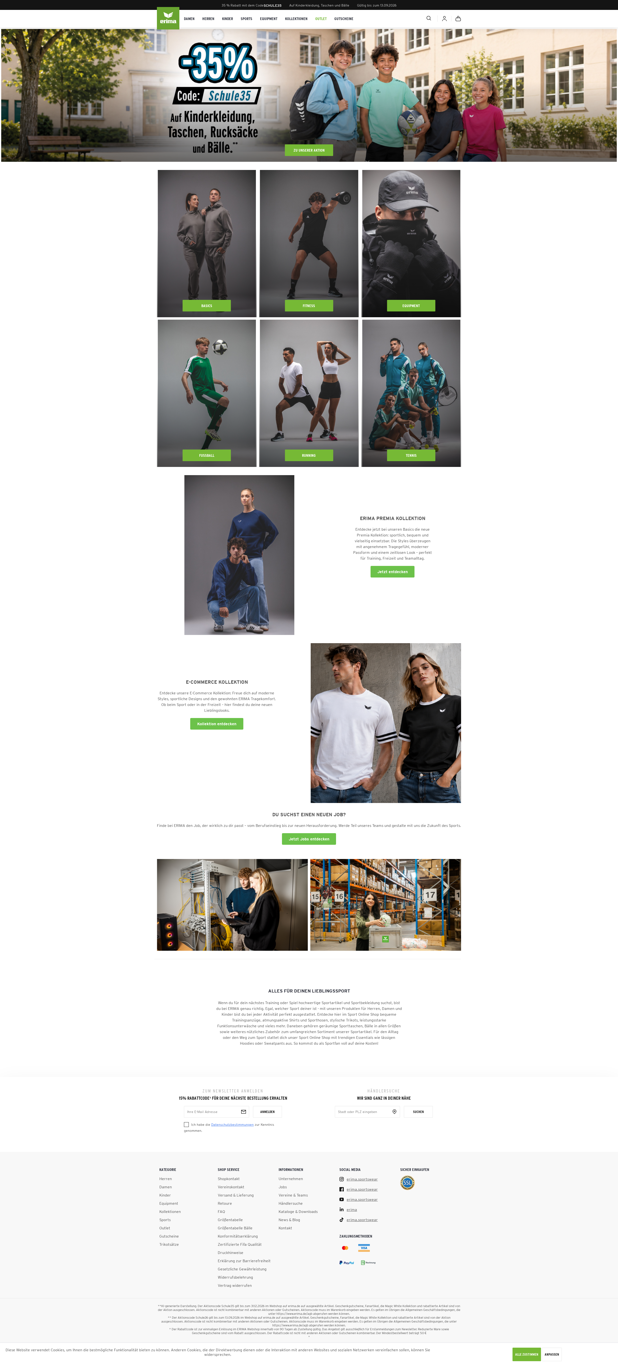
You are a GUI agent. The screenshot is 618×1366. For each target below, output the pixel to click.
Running (309, 455)
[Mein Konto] (444, 18)
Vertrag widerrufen (235, 1285)
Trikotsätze (169, 1244)
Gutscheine (169, 1236)
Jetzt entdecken (392, 572)
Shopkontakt (229, 1178)
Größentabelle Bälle (235, 1228)
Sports (165, 1220)
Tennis (411, 455)
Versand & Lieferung (236, 1195)
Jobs (283, 1187)
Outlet (164, 1228)
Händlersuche (291, 1203)
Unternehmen (291, 1178)
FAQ (221, 1211)
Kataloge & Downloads (298, 1211)
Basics (206, 305)
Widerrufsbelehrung (235, 1277)
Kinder (165, 1195)
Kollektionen (170, 1211)
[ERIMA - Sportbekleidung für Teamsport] (168, 18)
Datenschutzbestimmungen (232, 1125)
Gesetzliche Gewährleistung (242, 1269)
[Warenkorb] (458, 18)
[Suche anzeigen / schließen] (412, 18)
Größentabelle (230, 1220)
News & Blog (289, 1220)
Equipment (411, 305)
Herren (165, 1178)
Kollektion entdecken (216, 724)
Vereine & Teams (293, 1195)
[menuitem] (189, 18)
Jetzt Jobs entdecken (309, 839)
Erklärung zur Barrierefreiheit (244, 1261)
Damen (165, 1187)
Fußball (206, 455)
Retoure (225, 1203)
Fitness (309, 305)
